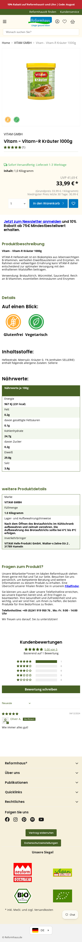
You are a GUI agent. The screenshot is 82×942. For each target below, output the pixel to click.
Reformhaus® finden (42, 11)
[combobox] (41, 32)
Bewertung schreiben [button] (41, 689)
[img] (10, 714)
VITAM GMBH (23, 42)
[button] (13, 147)
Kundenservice (69, 11)
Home (6, 42)
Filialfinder (72, 586)
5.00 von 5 (50, 649)
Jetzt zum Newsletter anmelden (32, 221)
